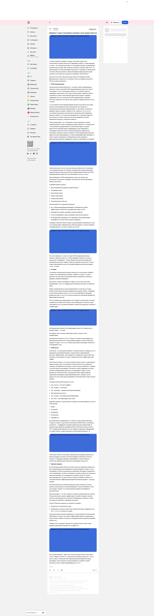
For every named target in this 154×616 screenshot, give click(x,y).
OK (43, 612)
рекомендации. (31, 160)
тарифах (86, 174)
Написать (116, 22)
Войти (125, 22)
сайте (79, 563)
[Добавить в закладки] (54, 570)
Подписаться (92, 29)
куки (36, 612)
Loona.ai (55, 28)
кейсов (62, 115)
